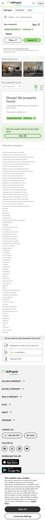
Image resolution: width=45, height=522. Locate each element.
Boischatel (5, 213)
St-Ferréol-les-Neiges (9, 292)
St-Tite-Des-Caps (7, 302)
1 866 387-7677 (14, 435)
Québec (5, 276)
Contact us (7, 430)
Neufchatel (5, 274)
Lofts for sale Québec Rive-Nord (12, 176)
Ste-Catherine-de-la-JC (9, 311)
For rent (19, 10)
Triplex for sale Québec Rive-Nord (13, 187)
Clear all (9, 34)
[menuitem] (22, 381)
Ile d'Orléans (6, 229)
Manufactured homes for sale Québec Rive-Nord (17, 171)
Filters (11, 40)
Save (21, 136)
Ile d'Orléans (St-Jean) (9, 234)
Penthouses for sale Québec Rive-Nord (14, 178)
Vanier (4, 325)
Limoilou (5, 264)
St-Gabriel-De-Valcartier (9, 295)
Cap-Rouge (6, 215)
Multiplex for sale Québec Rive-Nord (13, 183)
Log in (40, 3)
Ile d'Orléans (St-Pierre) (9, 239)
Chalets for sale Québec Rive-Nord (13, 180)
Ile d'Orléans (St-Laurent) (10, 236)
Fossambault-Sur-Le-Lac (10, 227)
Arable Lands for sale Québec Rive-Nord (15, 197)
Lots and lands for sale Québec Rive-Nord (15, 194)
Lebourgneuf (6, 260)
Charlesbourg (6, 218)
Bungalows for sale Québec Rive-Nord (14, 155)
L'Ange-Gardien (7, 248)
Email (32, 435)
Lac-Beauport (6, 250)
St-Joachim (6, 299)
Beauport (5, 208)
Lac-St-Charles (7, 255)
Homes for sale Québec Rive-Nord (13, 152)
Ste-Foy (4, 313)
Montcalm (5, 269)
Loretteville (6, 267)
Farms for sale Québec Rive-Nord (12, 204)
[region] (22, 498)
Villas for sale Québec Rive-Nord (12, 166)
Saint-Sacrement (7, 281)
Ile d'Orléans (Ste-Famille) (10, 241)
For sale (7, 10)
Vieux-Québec (7, 330)
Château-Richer (7, 222)
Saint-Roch (5, 278)
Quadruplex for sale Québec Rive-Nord (14, 190)
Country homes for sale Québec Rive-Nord (15, 164)
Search (30, 40)
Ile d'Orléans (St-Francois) (10, 232)
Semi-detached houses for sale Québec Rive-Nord (18, 157)
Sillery (4, 288)
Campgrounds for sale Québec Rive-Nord (15, 199)
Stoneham (5, 316)
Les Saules (5, 262)
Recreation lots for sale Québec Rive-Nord (15, 206)
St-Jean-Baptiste (7, 297)
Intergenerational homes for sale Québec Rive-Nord (18, 162)
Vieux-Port (5, 327)
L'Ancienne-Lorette (8, 246)
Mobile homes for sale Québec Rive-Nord (15, 169)
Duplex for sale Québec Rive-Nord (13, 185)
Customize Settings (22, 516)
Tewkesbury (6, 318)
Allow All (22, 509)
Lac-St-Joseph (7, 257)
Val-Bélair (5, 320)
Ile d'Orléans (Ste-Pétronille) (11, 243)
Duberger (5, 225)
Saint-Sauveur (6, 283)
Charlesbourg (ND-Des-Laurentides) (13, 220)
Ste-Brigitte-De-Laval (9, 309)
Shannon (5, 285)
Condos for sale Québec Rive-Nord (13, 173)
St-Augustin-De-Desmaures (11, 290)
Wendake (5, 332)
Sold (29, 10)
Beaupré (5, 211)
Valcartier (5, 323)
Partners (6, 420)
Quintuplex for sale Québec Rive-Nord (14, 192)
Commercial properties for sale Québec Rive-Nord (18, 201)
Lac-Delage (6, 253)
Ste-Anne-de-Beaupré (9, 306)
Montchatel (6, 271)
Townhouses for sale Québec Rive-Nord (14, 159)
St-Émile (5, 304)
